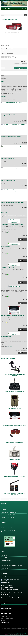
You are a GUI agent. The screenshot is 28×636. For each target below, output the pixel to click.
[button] (2, 57)
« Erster (9, 499)
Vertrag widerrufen (21, 633)
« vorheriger (14, 499)
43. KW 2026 (11, 37)
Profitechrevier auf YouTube (9, 530)
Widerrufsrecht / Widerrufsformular (9, 512)
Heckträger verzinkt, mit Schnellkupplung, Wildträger (11, 136)
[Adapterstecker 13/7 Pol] (14, 286)
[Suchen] (25, 15)
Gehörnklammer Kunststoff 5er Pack (7, 267)
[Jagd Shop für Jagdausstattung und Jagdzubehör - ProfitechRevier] (14, 3)
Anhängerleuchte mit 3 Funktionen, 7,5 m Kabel (14, 442)
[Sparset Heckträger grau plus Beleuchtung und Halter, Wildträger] (14, 313)
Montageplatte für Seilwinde (6, 336)
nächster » (20, 499)
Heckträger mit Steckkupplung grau (7, 158)
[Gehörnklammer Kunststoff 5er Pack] (14, 265)
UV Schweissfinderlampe (5, 246)
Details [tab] (2, 75)
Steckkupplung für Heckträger (14, 459)
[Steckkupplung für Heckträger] (14, 452)
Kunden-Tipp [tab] (3, 78)
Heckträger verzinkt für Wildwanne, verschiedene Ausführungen (12, 202)
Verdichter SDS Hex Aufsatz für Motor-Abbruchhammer (14, 391)
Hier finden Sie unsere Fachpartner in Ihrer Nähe (12, 565)
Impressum (4, 522)
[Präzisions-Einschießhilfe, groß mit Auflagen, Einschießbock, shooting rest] (14, 367)
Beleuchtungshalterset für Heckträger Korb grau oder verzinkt (12, 224)
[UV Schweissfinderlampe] (14, 244)
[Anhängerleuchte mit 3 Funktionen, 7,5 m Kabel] (14, 435)
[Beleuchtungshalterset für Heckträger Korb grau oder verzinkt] (14, 222)
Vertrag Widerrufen (5, 557)
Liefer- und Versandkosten (7, 507)
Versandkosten (24, 63)
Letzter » (25, 499)
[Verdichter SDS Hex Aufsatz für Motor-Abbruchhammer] (14, 384)
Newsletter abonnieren (6, 560)
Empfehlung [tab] (3, 76)
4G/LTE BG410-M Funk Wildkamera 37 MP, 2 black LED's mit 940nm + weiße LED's (14, 494)
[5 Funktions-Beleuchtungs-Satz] (14, 30)
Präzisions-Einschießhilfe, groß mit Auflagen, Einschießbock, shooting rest (14, 375)
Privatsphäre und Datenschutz (8, 517)
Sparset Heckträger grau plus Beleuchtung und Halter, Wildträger (12, 315)
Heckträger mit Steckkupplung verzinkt (8, 180)
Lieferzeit (4, 509)
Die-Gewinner (4, 555)
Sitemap (3, 563)
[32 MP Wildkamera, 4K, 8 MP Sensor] (14, 401)
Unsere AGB (4, 520)
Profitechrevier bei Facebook (8, 527)
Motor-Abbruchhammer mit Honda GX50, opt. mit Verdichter (14, 476)
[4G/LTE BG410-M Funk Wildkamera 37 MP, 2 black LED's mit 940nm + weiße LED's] (14, 486)
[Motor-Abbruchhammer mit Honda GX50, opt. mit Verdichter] (14, 469)
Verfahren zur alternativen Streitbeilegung (10, 514)
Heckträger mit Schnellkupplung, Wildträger (9, 115)
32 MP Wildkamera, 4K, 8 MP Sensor (14, 408)
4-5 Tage (10, 233)
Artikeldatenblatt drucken (8, 48)
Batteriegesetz (5, 568)
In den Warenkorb (20, 68)
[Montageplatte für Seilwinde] (14, 334)
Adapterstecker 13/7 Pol (5, 288)
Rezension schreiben (7, 50)
